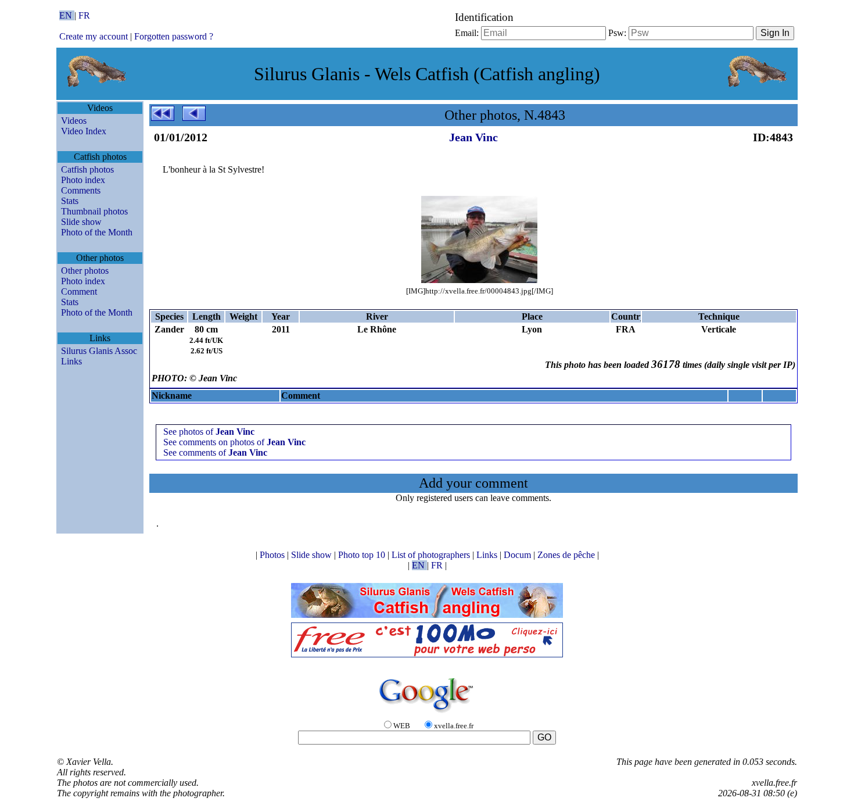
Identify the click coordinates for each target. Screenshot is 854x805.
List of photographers (432, 555)
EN (66, 15)
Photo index (83, 180)
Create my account (93, 36)
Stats (69, 201)
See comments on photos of (234, 442)
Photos (273, 555)
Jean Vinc (473, 137)
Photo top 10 (362, 555)
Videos (74, 121)
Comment (79, 291)
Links (71, 361)
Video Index (83, 131)
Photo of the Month (96, 232)
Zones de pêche (567, 555)
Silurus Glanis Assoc (99, 351)
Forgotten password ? (173, 36)
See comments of (215, 452)
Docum (518, 555)
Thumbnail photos (94, 211)
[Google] (427, 713)
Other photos (85, 271)
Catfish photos (87, 169)
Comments (81, 190)
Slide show (81, 222)
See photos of (208, 432)
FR (84, 15)
